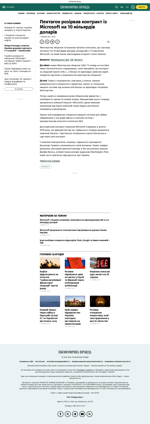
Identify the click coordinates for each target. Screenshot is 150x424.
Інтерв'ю (100, 13)
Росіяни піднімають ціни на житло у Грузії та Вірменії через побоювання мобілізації (74, 278)
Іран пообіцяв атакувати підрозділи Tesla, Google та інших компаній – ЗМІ (75, 241)
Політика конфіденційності (58, 361)
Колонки (41, 13)
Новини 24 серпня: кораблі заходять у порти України (18, 28)
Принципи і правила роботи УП (118, 361)
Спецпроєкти (89, 13)
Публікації (30, 13)
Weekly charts (112, 13)
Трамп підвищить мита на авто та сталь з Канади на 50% (17, 71)
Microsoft (46, 167)
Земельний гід (126, 13)
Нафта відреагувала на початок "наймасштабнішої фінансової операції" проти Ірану (50, 280)
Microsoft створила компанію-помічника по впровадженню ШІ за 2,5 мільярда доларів (74, 221)
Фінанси (77, 13)
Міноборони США (60, 59)
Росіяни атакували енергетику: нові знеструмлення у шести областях (99, 315)
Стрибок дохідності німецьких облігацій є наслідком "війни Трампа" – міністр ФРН (18, 60)
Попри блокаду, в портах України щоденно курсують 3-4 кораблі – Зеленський (18, 48)
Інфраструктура (53, 13)
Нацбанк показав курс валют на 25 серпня (100, 274)
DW (71, 59)
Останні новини (12, 23)
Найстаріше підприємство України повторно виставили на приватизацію (73, 316)
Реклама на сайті (26, 361)
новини (21, 13)
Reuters (79, 59)
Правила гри (67, 13)
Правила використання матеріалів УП (87, 361)
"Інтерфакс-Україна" (84, 370)
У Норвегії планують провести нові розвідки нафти (16, 38)
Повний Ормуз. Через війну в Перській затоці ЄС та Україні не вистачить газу (49, 315)
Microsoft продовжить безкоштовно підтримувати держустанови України (73, 231)
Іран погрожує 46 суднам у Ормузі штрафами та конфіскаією (17, 81)
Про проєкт (40, 361)
